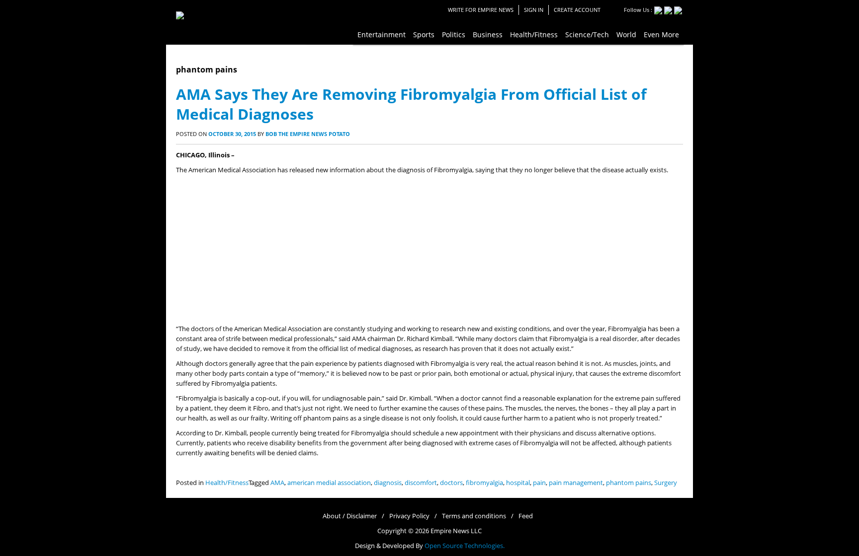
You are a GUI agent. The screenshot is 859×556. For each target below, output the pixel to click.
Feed (525, 516)
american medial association (329, 483)
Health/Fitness (227, 483)
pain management (576, 483)
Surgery (665, 483)
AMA (277, 483)
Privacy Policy (409, 516)
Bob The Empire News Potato (307, 134)
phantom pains (628, 483)
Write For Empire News (481, 9)
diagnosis (388, 483)
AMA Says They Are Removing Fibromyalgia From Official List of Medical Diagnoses (411, 104)
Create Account (577, 9)
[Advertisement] (429, 249)
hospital (518, 483)
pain (539, 483)
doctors (451, 483)
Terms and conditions (474, 516)
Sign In (533, 9)
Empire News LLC (456, 531)
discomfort (421, 483)
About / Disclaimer (350, 516)
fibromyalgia (484, 483)
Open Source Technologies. (465, 546)
